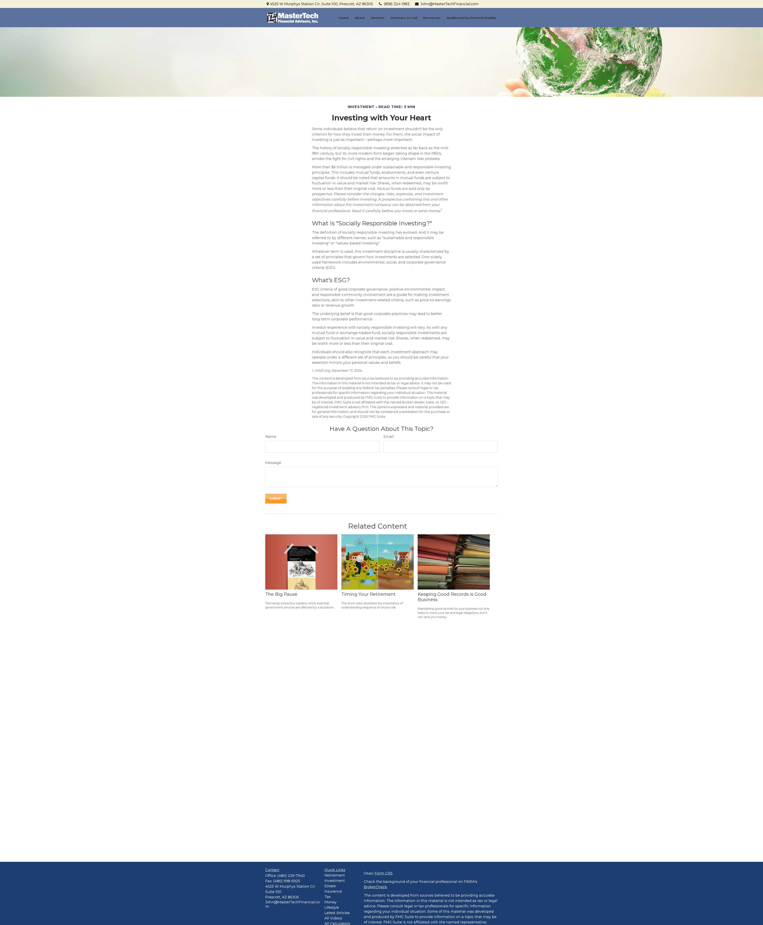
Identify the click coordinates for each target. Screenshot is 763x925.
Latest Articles (337, 913)
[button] (343, 17)
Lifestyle (331, 907)
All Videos (333, 918)
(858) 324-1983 (397, 4)
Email (388, 436)
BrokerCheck (375, 887)
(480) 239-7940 (291, 876)
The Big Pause (281, 594)
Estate (330, 886)
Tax (327, 897)
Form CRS (384, 873)
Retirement (334, 875)
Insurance (333, 891)
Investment (334, 881)
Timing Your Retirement (368, 594)
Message (273, 463)
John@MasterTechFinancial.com (449, 4)
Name (270, 436)
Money (330, 902)
